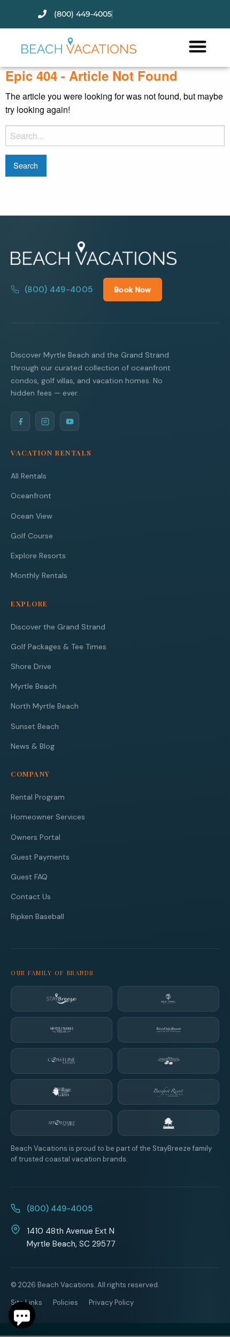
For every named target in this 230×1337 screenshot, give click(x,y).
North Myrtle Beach (45, 706)
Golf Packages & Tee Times (58, 646)
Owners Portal (35, 837)
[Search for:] (115, 135)
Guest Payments (40, 857)
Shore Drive (31, 666)
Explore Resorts (38, 555)
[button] (197, 46)
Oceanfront (31, 495)
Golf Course (32, 536)
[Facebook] (20, 421)
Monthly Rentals (39, 575)
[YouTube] (69, 421)
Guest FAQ (29, 877)
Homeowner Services (48, 817)
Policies (65, 1302)
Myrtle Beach (34, 686)
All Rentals (29, 476)
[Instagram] (45, 421)
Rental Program (38, 797)
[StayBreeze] (61, 999)
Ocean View (31, 516)
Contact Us (31, 896)
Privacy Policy (111, 1302)
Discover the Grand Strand (58, 627)
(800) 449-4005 (59, 289)
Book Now (132, 289)
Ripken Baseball (37, 916)
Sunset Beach (35, 726)
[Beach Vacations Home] (94, 253)
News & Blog (33, 746)
